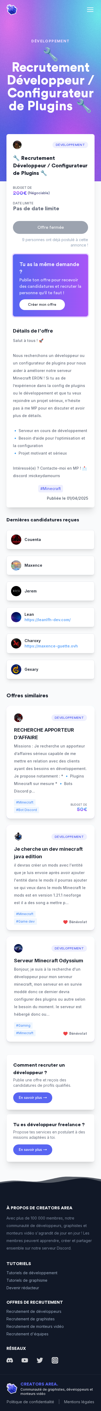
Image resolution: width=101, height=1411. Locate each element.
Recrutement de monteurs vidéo (35, 1326)
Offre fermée (50, 227)
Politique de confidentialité (30, 1401)
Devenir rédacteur (22, 1287)
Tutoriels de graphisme (26, 1280)
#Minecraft (50, 488)
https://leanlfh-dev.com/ (48, 619)
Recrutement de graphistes (30, 1319)
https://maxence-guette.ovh (51, 646)
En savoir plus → (33, 1098)
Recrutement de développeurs (33, 1311)
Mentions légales (79, 1401)
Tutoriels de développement (31, 1272)
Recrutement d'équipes (27, 1334)
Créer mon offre (42, 305)
